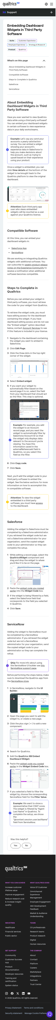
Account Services (31, 328)
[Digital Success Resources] (46, 4)
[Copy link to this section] (5, 102)
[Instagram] (6, 993)
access (39, 503)
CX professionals (37, 928)
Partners (34, 980)
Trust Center (35, 984)
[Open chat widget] (49, 1014)
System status (11, 985)
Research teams (37, 932)
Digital (33, 940)
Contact (34, 959)
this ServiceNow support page (28, 667)
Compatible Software (18, 75)
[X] (17, 993)
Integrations (35, 976)
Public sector (11, 936)
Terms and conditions (33, 1008)
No (26, 845)
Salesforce (13, 84)
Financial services (13, 932)
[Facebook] (12, 993)
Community (10, 955)
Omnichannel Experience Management (36, 894)
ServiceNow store (20, 681)
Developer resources (14, 974)
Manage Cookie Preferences (37, 1013)
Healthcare (10, 928)
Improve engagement (14, 895)
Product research (37, 936)
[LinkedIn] (23, 993)
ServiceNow (14, 89)
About (33, 955)
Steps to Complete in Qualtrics (23, 80)
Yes (15, 845)
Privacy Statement (13, 1008)
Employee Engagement (40, 902)
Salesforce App (19, 248)
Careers (33, 968)
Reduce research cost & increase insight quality (14, 902)
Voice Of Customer (38, 887)
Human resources (38, 944)
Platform (34, 964)
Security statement (13, 1013)
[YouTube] (29, 993)
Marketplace (35, 972)
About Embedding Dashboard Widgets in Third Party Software (27, 68)
